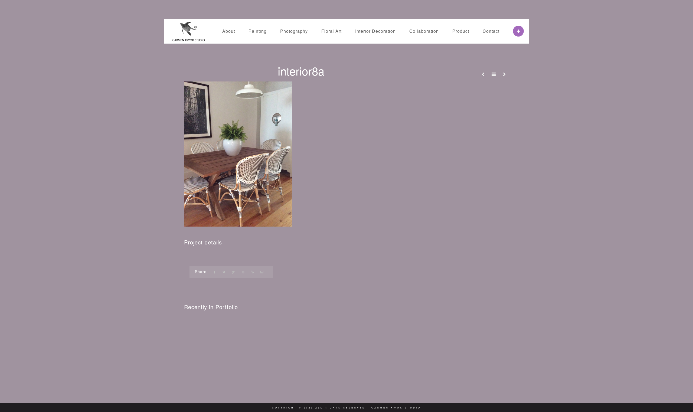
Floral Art (331, 31)
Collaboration (424, 31)
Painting (258, 31)
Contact (491, 31)
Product (460, 31)
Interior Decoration (375, 31)
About (228, 31)
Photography (294, 31)
